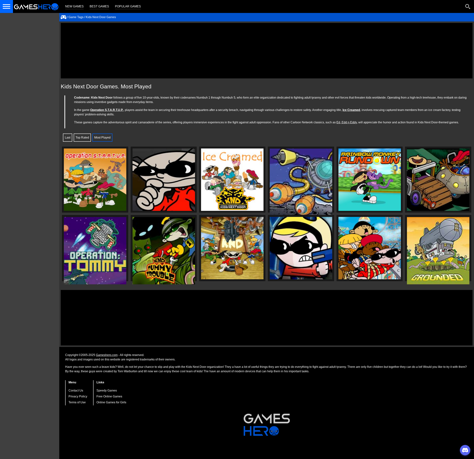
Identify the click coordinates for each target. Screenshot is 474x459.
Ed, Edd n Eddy (346, 122)
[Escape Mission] (164, 179)
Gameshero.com (107, 355)
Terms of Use (77, 402)
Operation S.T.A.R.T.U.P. (106, 110)
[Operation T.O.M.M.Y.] (95, 250)
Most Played (102, 137)
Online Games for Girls (111, 402)
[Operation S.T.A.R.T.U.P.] (95, 179)
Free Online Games (109, 396)
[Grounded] (232, 248)
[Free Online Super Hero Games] (63, 17)
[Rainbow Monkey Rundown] (370, 179)
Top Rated (82, 137)
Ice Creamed (351, 110)
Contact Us (76, 390)
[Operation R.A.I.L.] (370, 248)
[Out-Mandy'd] (301, 248)
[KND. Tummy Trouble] (164, 250)
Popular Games (128, 6)
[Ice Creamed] (232, 179)
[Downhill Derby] (438, 179)
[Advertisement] (267, 51)
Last (67, 137)
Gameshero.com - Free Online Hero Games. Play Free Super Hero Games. (36, 6)
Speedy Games (106, 390)
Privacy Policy (78, 396)
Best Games (99, 6)
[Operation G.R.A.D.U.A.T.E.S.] (301, 182)
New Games (74, 6)
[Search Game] (468, 7)
